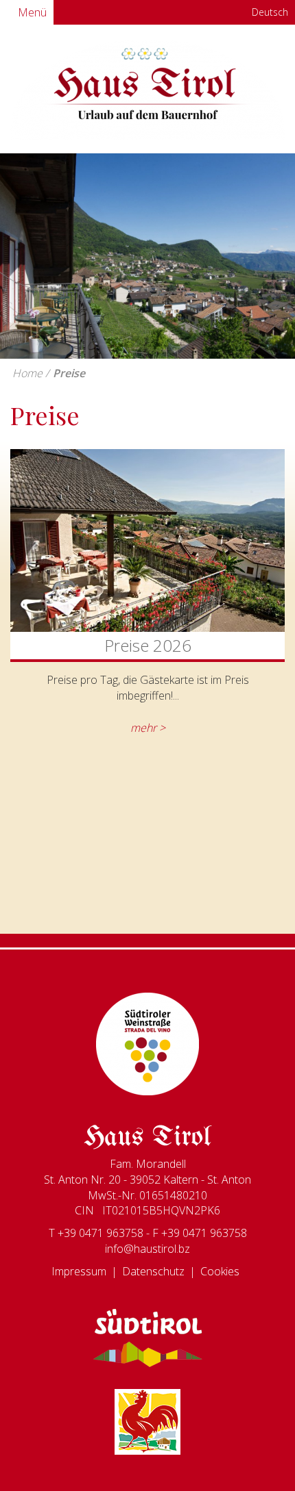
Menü (31, 12)
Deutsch (268, 11)
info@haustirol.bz (147, 1248)
